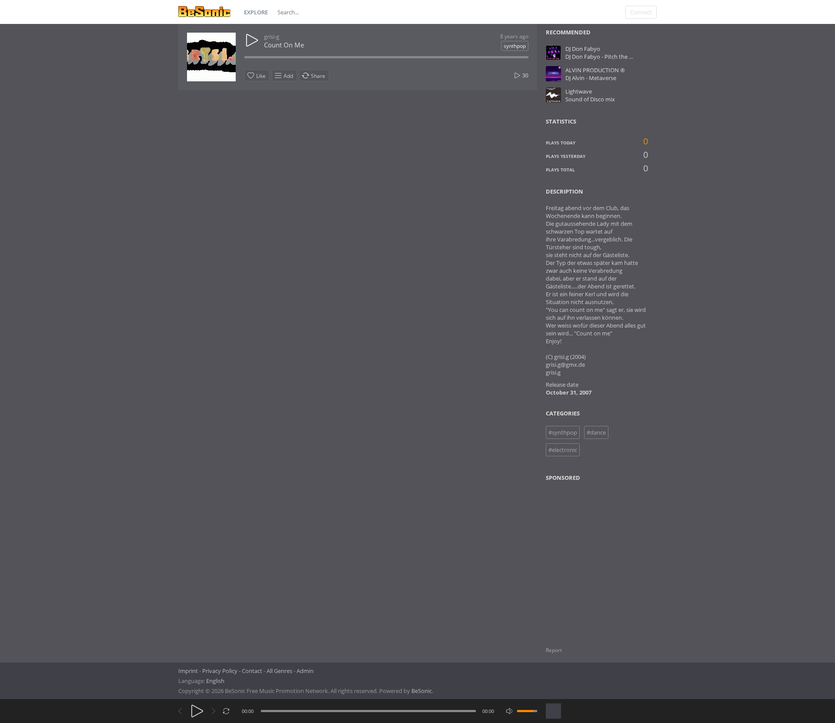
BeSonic (421, 691)
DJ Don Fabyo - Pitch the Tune (603, 56)
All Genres (279, 671)
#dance (596, 432)
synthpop (515, 46)
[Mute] (509, 711)
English (215, 681)
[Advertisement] (587, 558)
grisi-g (271, 36)
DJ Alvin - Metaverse (590, 78)
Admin (305, 671)
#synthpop (562, 432)
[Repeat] (226, 711)
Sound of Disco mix (590, 99)
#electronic (562, 450)
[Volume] (527, 711)
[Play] (197, 711)
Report (554, 650)
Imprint (188, 671)
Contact (252, 671)
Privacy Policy (219, 671)
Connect (641, 12)
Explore (256, 12)
